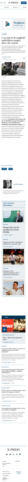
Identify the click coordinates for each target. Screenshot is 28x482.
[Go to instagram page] (17, 454)
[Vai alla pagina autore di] (7, 24)
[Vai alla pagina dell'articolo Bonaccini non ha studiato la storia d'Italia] (13, 216)
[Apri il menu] (1, 3)
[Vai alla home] (13, 3)
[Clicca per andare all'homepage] (13, 450)
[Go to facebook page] (6, 454)
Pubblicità (17, 461)
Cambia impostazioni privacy (5, 478)
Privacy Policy (6, 471)
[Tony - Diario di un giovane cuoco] (13, 325)
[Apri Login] (5, 3)
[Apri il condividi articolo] (23, 58)
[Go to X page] (13, 454)
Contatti (4, 461)
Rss (3, 466)
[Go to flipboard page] (20, 454)
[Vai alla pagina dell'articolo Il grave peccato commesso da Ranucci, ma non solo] (13, 256)
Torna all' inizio (18, 472)
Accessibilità (5, 475)
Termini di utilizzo (7, 473)
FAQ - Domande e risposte (7, 464)
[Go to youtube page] (10, 454)
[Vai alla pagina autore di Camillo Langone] (7, 184)
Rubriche (4, 34)
